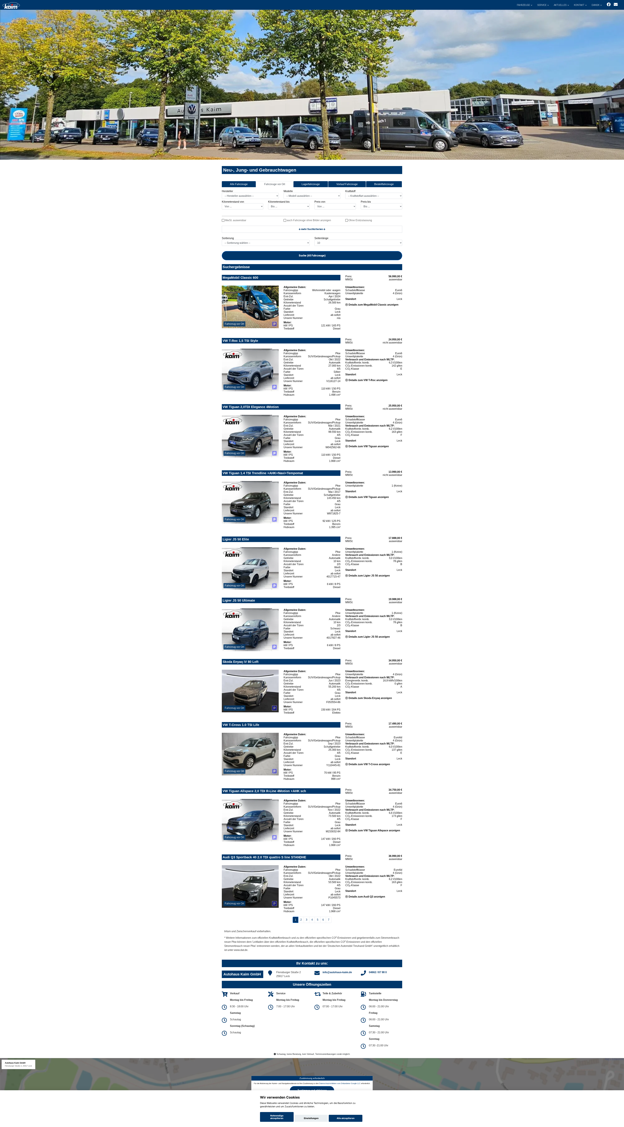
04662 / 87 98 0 (378, 972)
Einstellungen (311, 1118)
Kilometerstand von (233, 201)
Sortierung (228, 238)
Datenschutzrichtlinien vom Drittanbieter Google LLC (339, 1083)
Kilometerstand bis (279, 201)
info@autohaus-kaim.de (337, 972)
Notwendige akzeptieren (276, 1117)
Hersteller (227, 191)
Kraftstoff (350, 191)
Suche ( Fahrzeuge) (312, 255)
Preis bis (366, 201)
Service (541, 5)
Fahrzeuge (523, 5)
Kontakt (579, 5)
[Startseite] (11, 5)
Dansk (595, 5)
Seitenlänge (321, 238)
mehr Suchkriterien (312, 229)
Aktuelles (560, 5)
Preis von (319, 201)
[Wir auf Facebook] (609, 4)
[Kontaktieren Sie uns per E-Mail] (616, 4)
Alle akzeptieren (345, 1118)
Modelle (288, 191)
